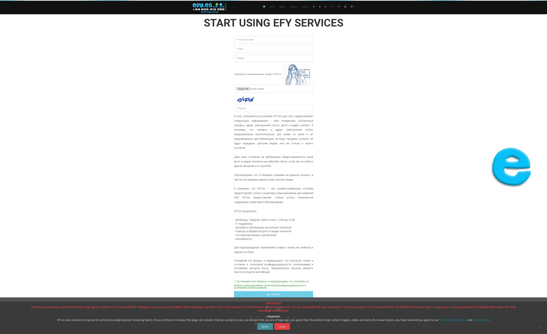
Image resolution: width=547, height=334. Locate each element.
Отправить (275, 294)
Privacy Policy (481, 320)
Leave (282, 326)
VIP (331, 6)
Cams (272, 6)
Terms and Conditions (453, 320)
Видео (282, 6)
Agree (265, 326)
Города (304, 6)
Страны (293, 6)
